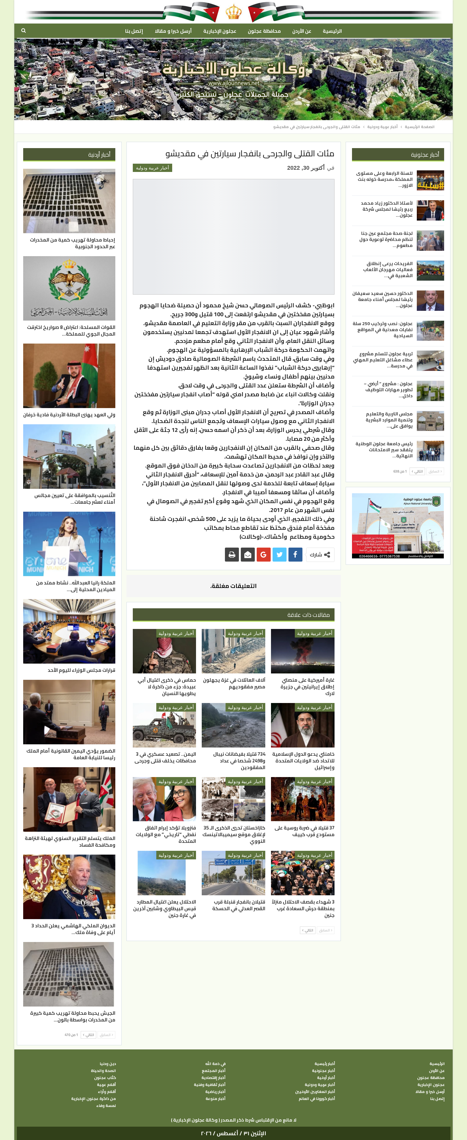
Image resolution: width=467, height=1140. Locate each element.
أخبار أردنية (326, 1078)
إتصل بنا (134, 31)
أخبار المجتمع (214, 1071)
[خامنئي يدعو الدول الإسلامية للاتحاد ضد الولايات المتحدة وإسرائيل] (303, 725)
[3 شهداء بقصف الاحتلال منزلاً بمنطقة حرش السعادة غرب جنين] (303, 873)
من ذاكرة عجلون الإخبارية (93, 1099)
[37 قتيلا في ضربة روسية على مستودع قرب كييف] (303, 799)
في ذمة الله (215, 1064)
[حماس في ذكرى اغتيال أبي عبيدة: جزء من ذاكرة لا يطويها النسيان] (164, 651)
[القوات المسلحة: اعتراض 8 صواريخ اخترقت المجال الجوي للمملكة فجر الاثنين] (69, 288)
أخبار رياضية (215, 1092)
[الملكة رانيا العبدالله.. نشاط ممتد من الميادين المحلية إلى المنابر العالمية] (69, 544)
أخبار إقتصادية (213, 1078)
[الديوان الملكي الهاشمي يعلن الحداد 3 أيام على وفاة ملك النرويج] (69, 887)
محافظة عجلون (264, 31)
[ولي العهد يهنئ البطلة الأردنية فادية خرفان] (69, 376)
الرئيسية (332, 31)
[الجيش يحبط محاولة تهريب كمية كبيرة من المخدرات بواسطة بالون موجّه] (69, 974)
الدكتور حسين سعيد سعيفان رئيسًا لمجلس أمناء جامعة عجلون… (382, 299)
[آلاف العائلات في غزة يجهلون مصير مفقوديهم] (233, 651)
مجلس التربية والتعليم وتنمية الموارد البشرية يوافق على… (389, 420)
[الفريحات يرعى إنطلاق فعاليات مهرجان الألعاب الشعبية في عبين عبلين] (430, 271)
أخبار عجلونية (323, 1071)
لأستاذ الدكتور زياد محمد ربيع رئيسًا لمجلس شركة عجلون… (387, 209)
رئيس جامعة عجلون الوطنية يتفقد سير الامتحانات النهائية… (384, 450)
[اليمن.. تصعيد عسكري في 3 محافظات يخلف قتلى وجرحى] (164, 725)
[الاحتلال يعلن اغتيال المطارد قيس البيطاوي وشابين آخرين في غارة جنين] (164, 873)
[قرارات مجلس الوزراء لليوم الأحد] (69, 631)
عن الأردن (301, 31)
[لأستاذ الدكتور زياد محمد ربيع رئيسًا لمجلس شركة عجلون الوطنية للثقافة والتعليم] (430, 210)
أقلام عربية (106, 1085)
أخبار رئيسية (325, 1064)
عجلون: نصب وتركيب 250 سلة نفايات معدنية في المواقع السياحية (383, 329)
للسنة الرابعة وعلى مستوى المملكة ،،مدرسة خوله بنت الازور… (384, 179)
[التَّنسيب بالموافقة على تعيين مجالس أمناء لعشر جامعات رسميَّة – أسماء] (69, 456)
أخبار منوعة (216, 1099)
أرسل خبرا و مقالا (173, 31)
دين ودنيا (108, 1064)
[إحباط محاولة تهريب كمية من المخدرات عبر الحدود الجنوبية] (69, 201)
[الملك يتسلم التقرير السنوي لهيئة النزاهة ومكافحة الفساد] (69, 799)
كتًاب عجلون (105, 1078)
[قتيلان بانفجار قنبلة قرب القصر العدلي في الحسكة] (233, 873)
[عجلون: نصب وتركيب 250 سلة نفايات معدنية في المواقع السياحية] (430, 331)
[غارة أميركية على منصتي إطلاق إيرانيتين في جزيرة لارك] (303, 651)
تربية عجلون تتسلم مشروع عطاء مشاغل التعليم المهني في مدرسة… (383, 359)
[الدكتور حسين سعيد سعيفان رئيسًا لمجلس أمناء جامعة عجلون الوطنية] (430, 300)
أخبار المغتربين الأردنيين (315, 1092)
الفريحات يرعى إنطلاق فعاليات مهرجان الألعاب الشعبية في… (388, 269)
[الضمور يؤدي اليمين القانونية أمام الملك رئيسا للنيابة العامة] (69, 712)
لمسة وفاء (106, 1105)
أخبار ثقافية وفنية (210, 1085)
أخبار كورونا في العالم (317, 1099)
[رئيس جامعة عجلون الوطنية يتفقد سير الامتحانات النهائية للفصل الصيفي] (430, 451)
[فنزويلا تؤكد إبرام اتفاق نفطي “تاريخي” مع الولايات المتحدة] (164, 799)
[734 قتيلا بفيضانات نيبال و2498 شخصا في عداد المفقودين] (233, 725)
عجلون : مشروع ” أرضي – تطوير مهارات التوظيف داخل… (388, 389)
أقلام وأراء (107, 1092)
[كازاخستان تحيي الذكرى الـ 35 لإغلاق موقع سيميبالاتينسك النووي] (233, 799)
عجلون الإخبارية (219, 31)
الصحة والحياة (103, 1071)
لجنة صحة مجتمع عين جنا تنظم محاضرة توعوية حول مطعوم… (386, 239)
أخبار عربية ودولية (152, 167)
